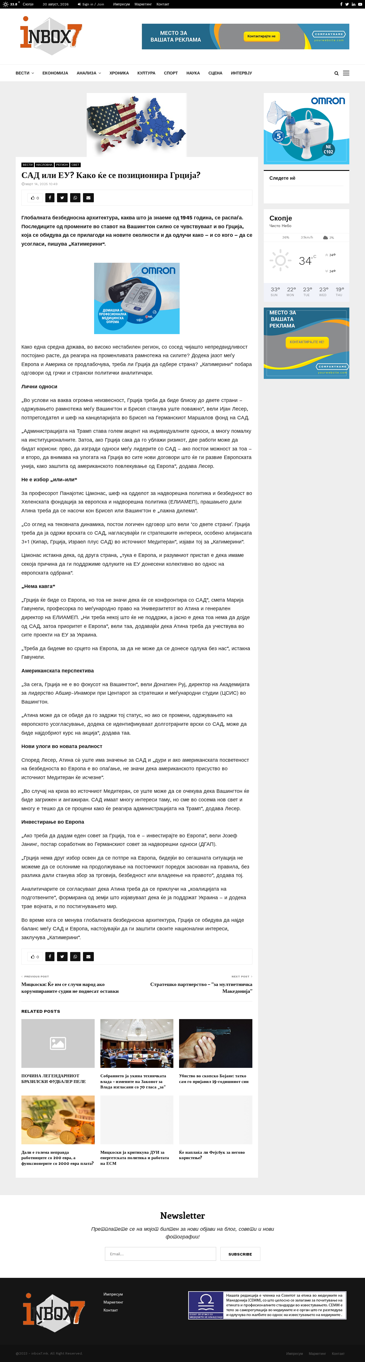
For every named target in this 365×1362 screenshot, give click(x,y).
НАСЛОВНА (44, 164)
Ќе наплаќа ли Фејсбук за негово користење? (212, 1155)
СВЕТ (75, 164)
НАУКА (193, 73)
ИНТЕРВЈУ (241, 73)
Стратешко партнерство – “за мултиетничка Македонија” (201, 987)
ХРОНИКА (119, 73)
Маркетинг (143, 4)
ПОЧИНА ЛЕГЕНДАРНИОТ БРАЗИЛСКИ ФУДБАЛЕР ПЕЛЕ (53, 1078)
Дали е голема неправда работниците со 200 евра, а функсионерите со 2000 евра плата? (57, 1157)
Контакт (163, 4)
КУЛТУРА (146, 73)
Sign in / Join (92, 4)
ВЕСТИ (22, 73)
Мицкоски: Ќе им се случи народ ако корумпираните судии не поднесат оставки (70, 987)
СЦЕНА (215, 73)
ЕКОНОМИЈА (55, 73)
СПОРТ (171, 73)
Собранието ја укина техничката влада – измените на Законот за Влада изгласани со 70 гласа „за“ (133, 1081)
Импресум (121, 4)
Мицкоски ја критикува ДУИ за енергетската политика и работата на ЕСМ (134, 1157)
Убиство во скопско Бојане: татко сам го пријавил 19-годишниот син (214, 1078)
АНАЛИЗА (86, 73)
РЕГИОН (62, 164)
